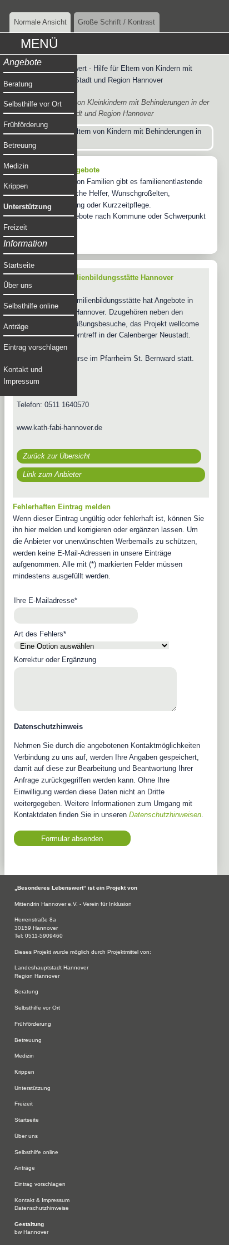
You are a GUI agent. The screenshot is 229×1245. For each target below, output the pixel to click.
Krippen (15, 186)
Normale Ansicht (40, 22)
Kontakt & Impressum (41, 1200)
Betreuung (19, 145)
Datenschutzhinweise (41, 1208)
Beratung (17, 84)
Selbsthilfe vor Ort (32, 104)
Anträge (15, 326)
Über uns (17, 285)
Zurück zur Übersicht (56, 456)
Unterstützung (27, 206)
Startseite (18, 265)
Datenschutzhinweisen (165, 814)
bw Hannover (31, 1232)
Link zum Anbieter (52, 474)
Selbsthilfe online (30, 306)
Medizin (15, 166)
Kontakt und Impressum (22, 375)
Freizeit (15, 227)
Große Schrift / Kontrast (116, 22)
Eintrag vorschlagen (35, 347)
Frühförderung (25, 124)
